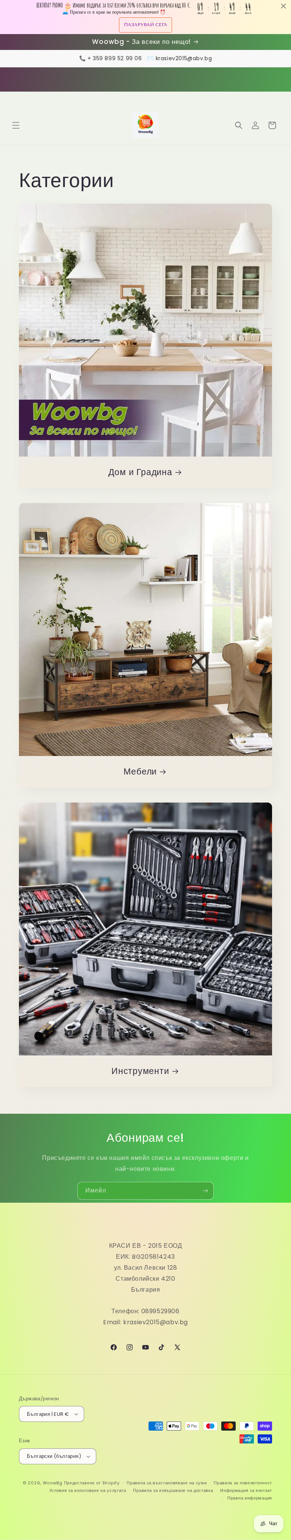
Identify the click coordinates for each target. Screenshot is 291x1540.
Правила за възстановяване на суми (167, 1483)
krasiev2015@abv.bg (184, 58)
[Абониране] (205, 1191)
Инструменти (140, 1071)
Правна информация (249, 1498)
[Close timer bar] (283, 6)
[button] (16, 125)
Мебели (140, 771)
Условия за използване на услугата (87, 1490)
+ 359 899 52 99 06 (115, 58)
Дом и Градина (140, 472)
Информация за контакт (246, 1490)
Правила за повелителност (243, 1483)
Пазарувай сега (145, 24)
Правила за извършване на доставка (173, 1490)
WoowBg (53, 1483)
